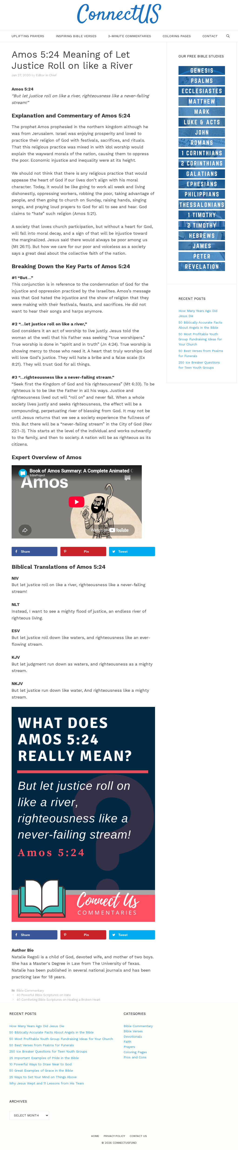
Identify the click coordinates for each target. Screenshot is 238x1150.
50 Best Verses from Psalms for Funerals (41, 1045)
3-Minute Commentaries (129, 36)
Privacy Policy (114, 1136)
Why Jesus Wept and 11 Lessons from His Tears (46, 1083)
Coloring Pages (177, 36)
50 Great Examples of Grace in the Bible (41, 1070)
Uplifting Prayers (28, 36)
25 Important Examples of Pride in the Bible (44, 1058)
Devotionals (133, 1036)
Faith (127, 1041)
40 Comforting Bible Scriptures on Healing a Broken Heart (58, 999)
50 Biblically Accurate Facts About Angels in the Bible (51, 1032)
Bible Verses (133, 1031)
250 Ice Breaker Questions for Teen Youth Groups (48, 1051)
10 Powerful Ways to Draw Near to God (40, 1064)
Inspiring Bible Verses (76, 36)
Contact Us (138, 1136)
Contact (210, 36)
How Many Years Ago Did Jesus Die (36, 1026)
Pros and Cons (135, 1057)
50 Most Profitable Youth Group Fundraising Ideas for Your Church (200, 339)
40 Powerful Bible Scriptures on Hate (44, 995)
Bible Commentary (30, 990)
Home (95, 1136)
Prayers (129, 1047)
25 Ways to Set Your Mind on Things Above (43, 1077)
